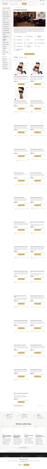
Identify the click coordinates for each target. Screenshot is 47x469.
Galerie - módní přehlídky (18, 0)
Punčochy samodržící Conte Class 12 (36, 320)
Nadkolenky (5, 46)
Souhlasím (26, 464)
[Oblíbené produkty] (40, 1)
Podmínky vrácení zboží (40, 455)
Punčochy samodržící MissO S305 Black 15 (36, 125)
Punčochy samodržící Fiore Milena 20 (19, 149)
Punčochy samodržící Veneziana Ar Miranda (21, 320)
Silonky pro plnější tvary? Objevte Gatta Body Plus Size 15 (6, 436)
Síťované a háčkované (6, 16)
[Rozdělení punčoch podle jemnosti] (29, 429)
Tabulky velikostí (6, 455)
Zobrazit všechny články (22, 447)
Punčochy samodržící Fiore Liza (19, 172)
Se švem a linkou (5, 18)
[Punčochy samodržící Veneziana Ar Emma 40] (21, 263)
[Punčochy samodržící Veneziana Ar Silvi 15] (37, 288)
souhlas (19, 460)
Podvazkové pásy (5, 42)
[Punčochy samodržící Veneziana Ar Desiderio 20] (37, 214)
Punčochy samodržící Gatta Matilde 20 (20, 100)
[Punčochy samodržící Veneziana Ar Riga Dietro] (21, 288)
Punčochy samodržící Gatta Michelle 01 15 (20, 76)
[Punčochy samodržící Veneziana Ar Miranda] (21, 313)
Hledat (24, 3)
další (44, 405)
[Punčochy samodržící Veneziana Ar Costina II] (37, 239)
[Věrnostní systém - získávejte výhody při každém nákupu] (18, 429)
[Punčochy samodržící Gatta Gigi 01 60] (37, 93)
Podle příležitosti (5, 68)
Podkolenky (4, 48)
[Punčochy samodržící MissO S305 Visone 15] (21, 118)
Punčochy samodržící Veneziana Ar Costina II (37, 246)
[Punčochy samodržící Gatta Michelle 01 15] (21, 68)
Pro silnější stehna (6, 24)
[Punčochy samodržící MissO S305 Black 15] (37, 118)
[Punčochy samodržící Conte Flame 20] (37, 362)
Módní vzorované (5, 14)
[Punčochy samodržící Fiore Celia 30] (21, 214)
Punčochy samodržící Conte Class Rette (20, 369)
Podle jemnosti (5, 62)
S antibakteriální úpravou (5, 37)
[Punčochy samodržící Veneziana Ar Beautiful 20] (37, 263)
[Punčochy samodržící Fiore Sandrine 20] (37, 141)
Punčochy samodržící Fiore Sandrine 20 (36, 149)
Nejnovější (16, 57)
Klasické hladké (5, 12)
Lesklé (4, 20)
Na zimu (4, 34)
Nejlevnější (20, 57)
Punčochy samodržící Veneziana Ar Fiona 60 (21, 246)
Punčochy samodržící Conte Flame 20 (36, 369)
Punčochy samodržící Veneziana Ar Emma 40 (21, 271)
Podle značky (5, 66)
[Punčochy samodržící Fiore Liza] (21, 165)
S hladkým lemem (6, 30)
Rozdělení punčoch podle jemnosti (29, 436)
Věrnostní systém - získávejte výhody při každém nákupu (17, 436)
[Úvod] (5, 4)
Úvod (14, 7)
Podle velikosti (5, 64)
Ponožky (4, 50)
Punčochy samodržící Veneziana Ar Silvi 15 (37, 295)
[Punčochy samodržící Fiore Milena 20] (21, 141)
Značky (6, 0)
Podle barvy (5, 58)
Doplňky (4, 54)
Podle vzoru (5, 60)
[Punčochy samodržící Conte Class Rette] (21, 362)
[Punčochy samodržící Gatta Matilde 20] (21, 93)
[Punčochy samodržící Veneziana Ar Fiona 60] (21, 239)
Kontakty (3, 0)
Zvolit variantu (21, 84)
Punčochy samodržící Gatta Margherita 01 (37, 76)
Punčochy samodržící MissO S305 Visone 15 (21, 125)
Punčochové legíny (6, 44)
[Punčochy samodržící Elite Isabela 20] (37, 190)
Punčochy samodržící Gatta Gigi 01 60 (36, 100)
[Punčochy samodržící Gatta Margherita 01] (37, 68)
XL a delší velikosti (6, 22)
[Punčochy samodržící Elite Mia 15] (21, 190)
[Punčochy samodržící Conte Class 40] (37, 337)
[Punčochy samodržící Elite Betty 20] (37, 165)
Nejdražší (25, 57)
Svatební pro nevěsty (6, 32)
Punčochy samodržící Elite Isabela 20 (36, 197)
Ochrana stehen (5, 52)
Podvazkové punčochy (5, 40)
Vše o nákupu (11, 0)
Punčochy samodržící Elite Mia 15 (19, 197)
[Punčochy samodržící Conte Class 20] (21, 337)
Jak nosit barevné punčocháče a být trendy (40, 436)
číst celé (7, 444)
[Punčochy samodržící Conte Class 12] (37, 313)
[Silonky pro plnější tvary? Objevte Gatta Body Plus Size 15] (7, 429)
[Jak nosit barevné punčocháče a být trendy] (40, 429)
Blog (24, 0)
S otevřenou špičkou (6, 28)
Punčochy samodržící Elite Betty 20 (35, 172)
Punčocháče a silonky (6, 8)
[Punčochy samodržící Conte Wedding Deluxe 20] (21, 385)
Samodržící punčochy (6, 10)
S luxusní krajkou (5, 26)
